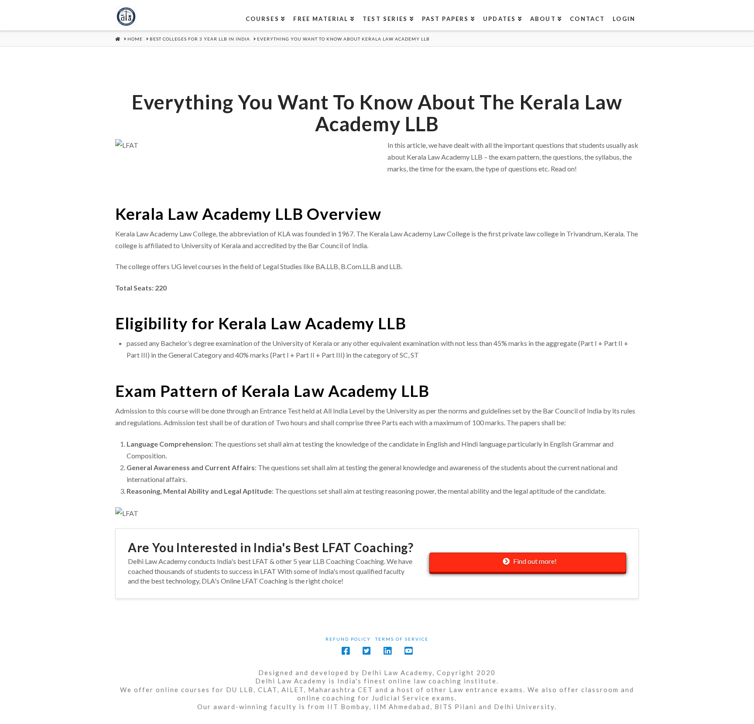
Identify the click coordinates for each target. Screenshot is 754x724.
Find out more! (535, 561)
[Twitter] (366, 651)
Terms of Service (401, 639)
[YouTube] (408, 651)
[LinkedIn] (387, 651)
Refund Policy (348, 639)
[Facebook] (346, 651)
